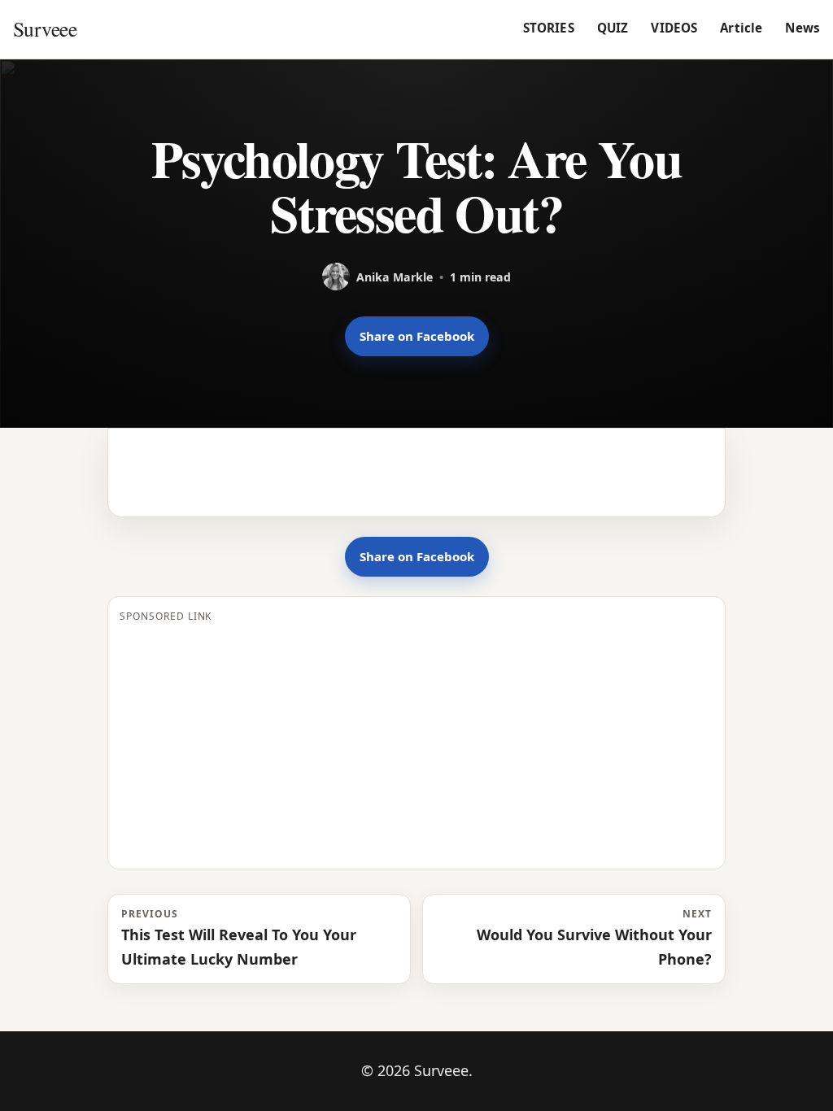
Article (741, 28)
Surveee (44, 28)
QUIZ (613, 28)
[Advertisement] (416, 743)
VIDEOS (674, 28)
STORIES (548, 28)
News (802, 28)
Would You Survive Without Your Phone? (594, 938)
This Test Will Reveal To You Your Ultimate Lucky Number (238, 938)
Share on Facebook (417, 336)
